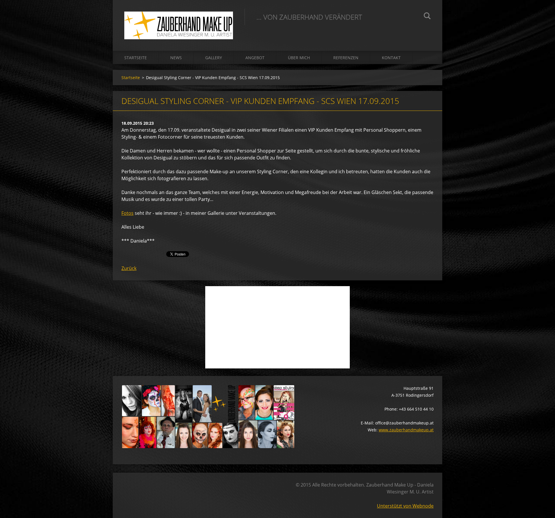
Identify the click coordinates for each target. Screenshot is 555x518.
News (176, 57)
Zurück (128, 268)
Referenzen (345, 57)
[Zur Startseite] (179, 19)
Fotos (127, 213)
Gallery (213, 57)
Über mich (299, 57)
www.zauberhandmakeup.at (406, 430)
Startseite (135, 57)
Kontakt (391, 57)
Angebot (254, 57)
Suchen (427, 17)
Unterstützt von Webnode (405, 506)
